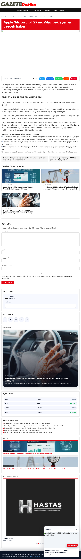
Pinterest (73, 79)
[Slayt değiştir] (37, 543)
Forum (47, 10)
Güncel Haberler (22, 10)
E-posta (5, 258)
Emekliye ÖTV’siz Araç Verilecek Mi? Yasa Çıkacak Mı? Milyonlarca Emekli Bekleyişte (30, 428)
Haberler (4, 17)
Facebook (50, 79)
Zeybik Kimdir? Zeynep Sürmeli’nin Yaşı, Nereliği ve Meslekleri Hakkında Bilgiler (28, 432)
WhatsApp (58, 79)
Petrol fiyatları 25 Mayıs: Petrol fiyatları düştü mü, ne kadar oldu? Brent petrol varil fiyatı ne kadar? (34, 426)
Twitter (42, 79)
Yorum (4, 231)
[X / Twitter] (10, 319)
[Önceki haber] (71, 333)
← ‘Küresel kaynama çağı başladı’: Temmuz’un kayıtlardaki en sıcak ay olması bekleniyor (24, 159)
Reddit (66, 79)
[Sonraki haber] (75, 333)
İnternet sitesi (6, 266)
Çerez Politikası (59, 10)
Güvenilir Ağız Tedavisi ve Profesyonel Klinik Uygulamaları (22, 430)
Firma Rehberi (36, 10)
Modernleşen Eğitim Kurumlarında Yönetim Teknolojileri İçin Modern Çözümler (28, 423)
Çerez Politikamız (35, 556)
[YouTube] (21, 319)
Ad (3, 250)
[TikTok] (27, 319)
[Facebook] (5, 319)
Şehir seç (8, 302)
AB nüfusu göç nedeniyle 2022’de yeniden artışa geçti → (63, 159)
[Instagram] (16, 319)
